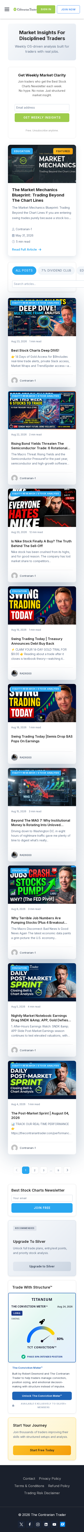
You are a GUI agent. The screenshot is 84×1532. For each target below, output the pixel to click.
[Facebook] (29, 1524)
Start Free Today (42, 1450)
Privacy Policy (50, 1478)
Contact (29, 1478)
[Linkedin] (46, 1524)
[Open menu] (7, 9)
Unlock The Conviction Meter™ (42, 1395)
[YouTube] (54, 1524)
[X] (21, 1524)
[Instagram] (37, 1524)
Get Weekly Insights (42, 117)
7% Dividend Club (56, 270)
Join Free (42, 1207)
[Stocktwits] (62, 1524)
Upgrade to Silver (42, 1266)
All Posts (24, 270)
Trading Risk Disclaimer (42, 1493)
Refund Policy (59, 1486)
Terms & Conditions (29, 1486)
